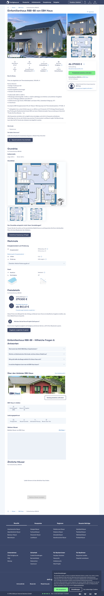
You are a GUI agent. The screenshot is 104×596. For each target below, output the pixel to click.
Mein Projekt (57, 563)
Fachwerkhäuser (35, 532)
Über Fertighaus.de (12, 555)
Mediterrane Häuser (59, 529)
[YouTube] (96, 593)
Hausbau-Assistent (75, 2)
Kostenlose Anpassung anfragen (19, 235)
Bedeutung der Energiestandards (15, 254)
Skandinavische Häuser (59, 537)
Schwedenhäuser (58, 535)
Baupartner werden (81, 555)
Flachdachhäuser (81, 532)
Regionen (60, 523)
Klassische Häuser (35, 535)
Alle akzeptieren (61, 589)
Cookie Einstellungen (36, 555)
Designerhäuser (34, 529)
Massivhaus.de (45, 584)
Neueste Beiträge (84, 523)
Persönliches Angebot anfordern (84, 88)
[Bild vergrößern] (63, 203)
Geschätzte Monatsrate (21, 304)
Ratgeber (56, 2)
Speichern (91, 12)
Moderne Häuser (58, 532)
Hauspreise (38, 523)
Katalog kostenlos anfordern (55, 397)
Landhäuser (33, 537)
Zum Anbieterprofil (60, 373)
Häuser (13, 7)
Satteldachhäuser (81, 529)
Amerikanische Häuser (13, 529)
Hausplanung (47, 2)
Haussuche (26, 2)
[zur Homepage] (8, 7)
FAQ (8, 558)
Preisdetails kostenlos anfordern (81, 73)
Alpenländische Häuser (13, 532)
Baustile (16, 523)
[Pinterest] (85, 593)
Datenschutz (34, 561)
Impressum (33, 563)
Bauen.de (33, 584)
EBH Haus (21, 7)
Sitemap (9, 561)
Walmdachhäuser (81, 535)
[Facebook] (80, 593)
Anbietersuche (36, 2)
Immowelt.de (20, 584)
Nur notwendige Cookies (90, 589)
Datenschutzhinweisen (79, 585)
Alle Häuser (62, 430)
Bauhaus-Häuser (12, 535)
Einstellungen (75, 589)
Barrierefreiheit (34, 558)
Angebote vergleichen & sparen (19, 330)
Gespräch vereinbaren (82, 558)
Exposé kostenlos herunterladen (21, 140)
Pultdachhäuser (80, 537)
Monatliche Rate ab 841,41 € (76, 68)
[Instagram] (90, 593)
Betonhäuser (11, 537)
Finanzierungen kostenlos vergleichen (25, 310)
